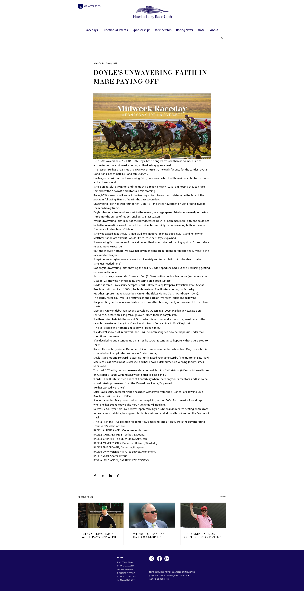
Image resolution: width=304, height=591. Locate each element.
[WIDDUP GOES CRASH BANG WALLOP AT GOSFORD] (152, 515)
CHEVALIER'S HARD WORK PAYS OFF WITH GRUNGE (99, 535)
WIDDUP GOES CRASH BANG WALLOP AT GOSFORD (150, 535)
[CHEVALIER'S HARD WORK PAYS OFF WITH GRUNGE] (101, 515)
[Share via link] (118, 475)
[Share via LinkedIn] (110, 475)
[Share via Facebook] (94, 475)
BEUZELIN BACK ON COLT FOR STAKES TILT (202, 535)
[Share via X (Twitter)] (102, 475)
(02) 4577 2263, (156, 575)
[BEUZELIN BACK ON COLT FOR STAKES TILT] (203, 515)
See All (223, 497)
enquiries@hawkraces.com (177, 575)
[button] (222, 37)
